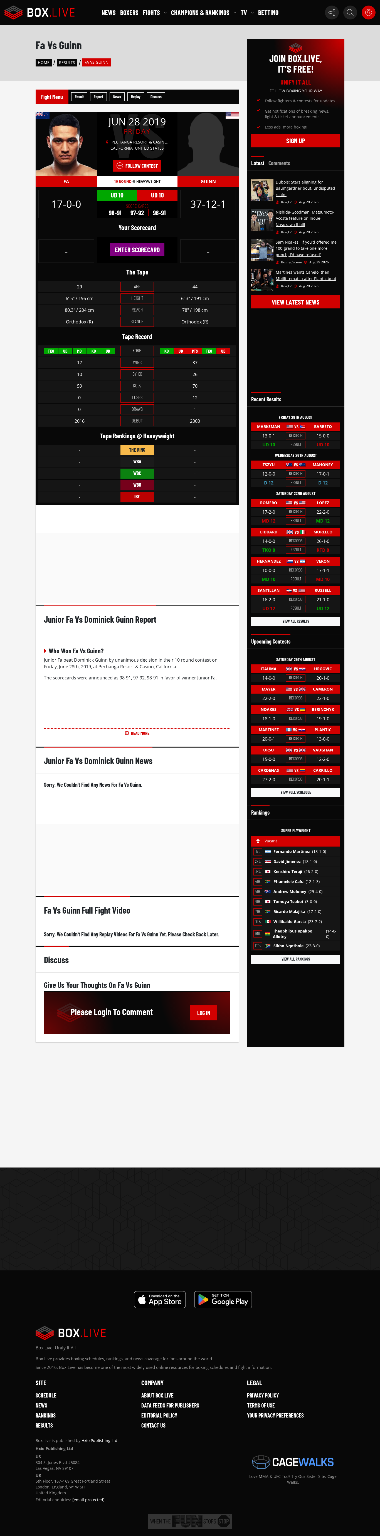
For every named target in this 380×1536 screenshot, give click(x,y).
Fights (151, 12)
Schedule (46, 1395)
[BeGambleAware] (190, 1521)
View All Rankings (296, 959)
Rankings (46, 1415)
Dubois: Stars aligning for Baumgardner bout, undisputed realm (305, 188)
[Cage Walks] (293, 1462)
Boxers (129, 12)
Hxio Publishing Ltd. (100, 1440)
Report (98, 96)
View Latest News (296, 302)
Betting (268, 12)
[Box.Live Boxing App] (160, 1299)
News (109, 12)
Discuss (156, 96)
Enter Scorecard (137, 250)
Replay (135, 96)
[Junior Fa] (66, 144)
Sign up (295, 141)
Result (79, 96)
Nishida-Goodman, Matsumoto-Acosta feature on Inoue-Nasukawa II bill (305, 218)
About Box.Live (157, 1395)
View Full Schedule (296, 792)
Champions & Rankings (200, 12)
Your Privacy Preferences (275, 1415)
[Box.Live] (39, 12)
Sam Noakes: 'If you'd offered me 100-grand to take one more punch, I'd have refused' (306, 248)
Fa (66, 182)
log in (203, 1013)
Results (67, 62)
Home (44, 62)
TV (244, 12)
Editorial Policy (159, 1415)
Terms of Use (261, 1405)
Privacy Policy (263, 1395)
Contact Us (153, 1425)
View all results (296, 621)
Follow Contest (141, 166)
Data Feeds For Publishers (170, 1405)
